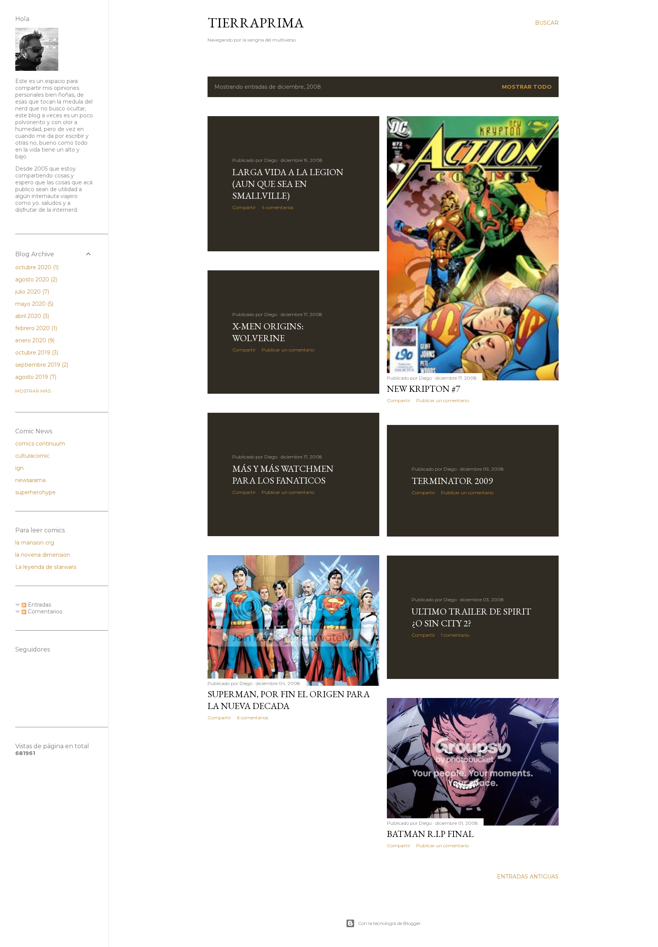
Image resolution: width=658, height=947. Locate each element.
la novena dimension (42, 554)
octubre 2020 (36, 267)
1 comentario (455, 635)
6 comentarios (252, 717)
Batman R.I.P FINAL (430, 834)
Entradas (38, 604)
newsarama (30, 480)
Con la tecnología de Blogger (389, 923)
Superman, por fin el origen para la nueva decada (289, 700)
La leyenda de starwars (45, 567)
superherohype (35, 492)
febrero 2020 (35, 328)
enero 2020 (34, 340)
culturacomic (32, 455)
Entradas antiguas (528, 876)
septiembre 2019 (41, 364)
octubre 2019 (36, 352)
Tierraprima (256, 23)
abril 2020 (31, 316)
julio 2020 (31, 291)
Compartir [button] (244, 207)
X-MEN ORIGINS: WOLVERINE (267, 332)
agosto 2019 (35, 377)
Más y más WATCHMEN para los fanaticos (283, 474)
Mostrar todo (527, 86)
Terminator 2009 (452, 481)
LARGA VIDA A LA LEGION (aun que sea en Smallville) (287, 183)
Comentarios (44, 611)
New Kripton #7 (423, 388)
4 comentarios (277, 207)
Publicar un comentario (442, 400)
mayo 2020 (33, 303)
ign (19, 468)
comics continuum (40, 443)
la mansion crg (34, 542)
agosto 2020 (35, 279)
